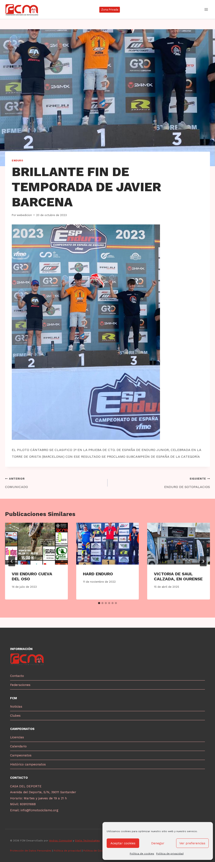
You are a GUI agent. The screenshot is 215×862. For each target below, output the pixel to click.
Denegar (157, 843)
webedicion (24, 215)
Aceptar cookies (122, 843)
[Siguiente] (203, 561)
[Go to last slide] (11, 561)
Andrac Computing (60, 840)
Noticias (16, 706)
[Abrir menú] (206, 9)
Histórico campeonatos (28, 764)
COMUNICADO (16, 483)
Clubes (15, 715)
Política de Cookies (96, 850)
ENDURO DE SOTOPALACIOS (187, 483)
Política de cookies (142, 853)
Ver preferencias (192, 843)
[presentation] (36, 544)
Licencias (17, 737)
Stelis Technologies (87, 840)
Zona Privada (109, 9)
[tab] (99, 603)
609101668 (28, 804)
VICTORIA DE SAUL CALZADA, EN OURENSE (178, 576)
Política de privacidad (170, 853)
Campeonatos (20, 755)
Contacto (17, 676)
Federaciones (20, 685)
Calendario (18, 746)
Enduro (17, 160)
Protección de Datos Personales (30, 850)
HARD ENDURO (98, 573)
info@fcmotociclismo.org (39, 810)
